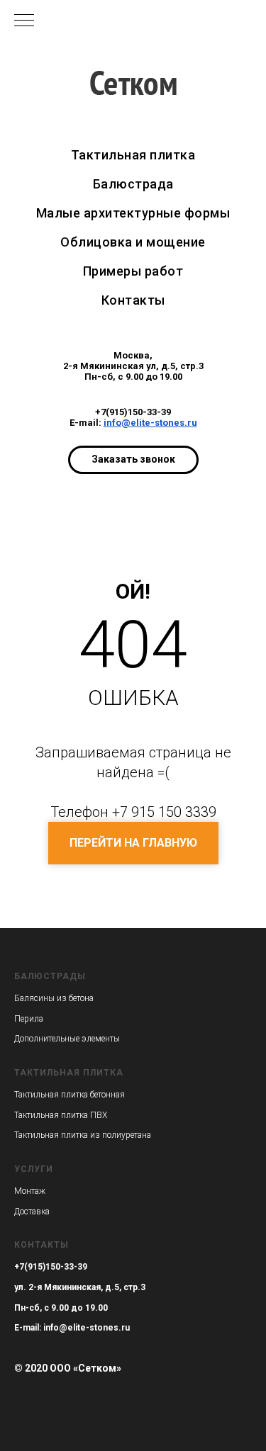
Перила (28, 1019)
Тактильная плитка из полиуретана (82, 1135)
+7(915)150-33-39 (133, 412)
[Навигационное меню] (24, 21)
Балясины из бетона (54, 998)
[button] (133, 460)
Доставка (32, 1211)
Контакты (41, 1245)
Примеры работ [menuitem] (133, 271)
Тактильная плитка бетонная (69, 1095)
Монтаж (29, 1191)
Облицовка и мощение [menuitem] (133, 242)
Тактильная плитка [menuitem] (133, 154)
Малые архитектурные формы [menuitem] (133, 212)
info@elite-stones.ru (150, 422)
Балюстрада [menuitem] (133, 183)
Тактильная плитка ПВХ (60, 1115)
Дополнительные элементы (67, 1039)
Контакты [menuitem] (133, 300)
